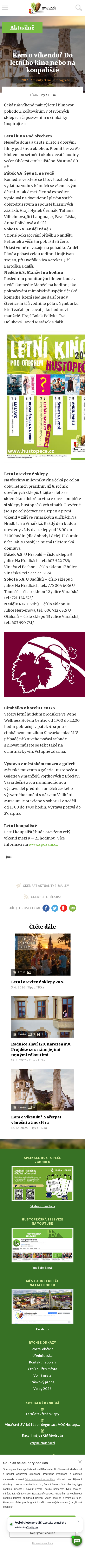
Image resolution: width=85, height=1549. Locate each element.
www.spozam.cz (44, 844)
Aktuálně (22, 28)
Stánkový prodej (42, 1382)
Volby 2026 (42, 1389)
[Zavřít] (80, 1462)
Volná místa (42, 1375)
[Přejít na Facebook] (42, 1306)
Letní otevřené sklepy (42, 1414)
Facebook (42, 1329)
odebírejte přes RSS (46, 897)
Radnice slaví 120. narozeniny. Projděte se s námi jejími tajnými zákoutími (41, 1049)
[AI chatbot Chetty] (77, 1541)
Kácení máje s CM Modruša (42, 1435)
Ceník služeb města (42, 1369)
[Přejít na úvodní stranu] (42, 8)
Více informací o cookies (40, 1479)
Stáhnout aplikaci (42, 1206)
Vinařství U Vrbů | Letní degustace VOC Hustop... (42, 1425)
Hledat (79, 8)
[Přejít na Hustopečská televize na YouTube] (42, 1245)
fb (46, 908)
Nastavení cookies (42, 1543)
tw (54, 908)
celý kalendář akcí (42, 1443)
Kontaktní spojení (42, 1362)
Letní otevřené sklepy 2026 (38, 982)
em (72, 908)
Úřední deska (42, 1356)
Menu (5, 8)
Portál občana (42, 1349)
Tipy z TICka (47, 95)
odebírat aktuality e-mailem (46, 886)
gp (64, 908)
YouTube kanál (43, 1268)
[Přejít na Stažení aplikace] (42, 1183)
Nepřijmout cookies (42, 1533)
